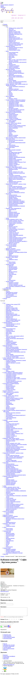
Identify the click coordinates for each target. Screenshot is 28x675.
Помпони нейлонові (10, 483)
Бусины (8, 454)
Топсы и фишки (9, 354)
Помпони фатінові (10, 484)
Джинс (7, 422)
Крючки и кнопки (10, 517)
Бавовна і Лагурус (10, 396)
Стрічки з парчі (9, 502)
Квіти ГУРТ (9, 311)
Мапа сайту (6, 658)
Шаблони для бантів (8, 515)
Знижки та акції (7, 548)
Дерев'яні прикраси (7, 322)
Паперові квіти (9, 340)
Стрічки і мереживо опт (11, 318)
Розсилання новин (7, 638)
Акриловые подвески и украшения (14, 373)
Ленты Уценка (9, 528)
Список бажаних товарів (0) (7, 4)
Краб (7, 364)
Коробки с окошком (10, 467)
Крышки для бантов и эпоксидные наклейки (16, 444)
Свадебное (8, 539)
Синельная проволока (11, 417)
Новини (5, 298)
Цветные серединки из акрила (13, 448)
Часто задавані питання (11, 296)
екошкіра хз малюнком (11, 432)
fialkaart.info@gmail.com (8, 664)
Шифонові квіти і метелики (12, 450)
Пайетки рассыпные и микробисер (14, 457)
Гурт (4, 303)
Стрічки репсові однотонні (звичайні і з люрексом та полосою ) (15, 508)
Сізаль (7, 405)
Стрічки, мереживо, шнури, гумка (11, 487)
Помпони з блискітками (11, 481)
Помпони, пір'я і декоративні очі (10, 476)
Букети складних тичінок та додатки (14, 398)
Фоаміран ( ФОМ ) (10, 371)
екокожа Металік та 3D (11, 424)
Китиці (7, 442)
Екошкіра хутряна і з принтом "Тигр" (14, 433)
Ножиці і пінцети (10, 387)
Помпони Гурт (9, 317)
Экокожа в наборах (10, 434)
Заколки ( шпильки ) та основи (13, 362)
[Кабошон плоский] (7, 580)
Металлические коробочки (12, 468)
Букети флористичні (10, 328)
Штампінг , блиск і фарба (9, 523)
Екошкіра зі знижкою (11, 549)
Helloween (8, 532)
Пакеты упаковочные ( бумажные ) (14, 471)
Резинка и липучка (10, 493)
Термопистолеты (10, 388)
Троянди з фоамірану (11, 343)
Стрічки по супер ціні (11, 499)
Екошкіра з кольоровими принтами (14, 428)
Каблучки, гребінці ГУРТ (12, 309)
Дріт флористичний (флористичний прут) (15, 415)
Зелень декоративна (10, 400)
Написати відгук (5, 586)
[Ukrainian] (2, 3)
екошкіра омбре (9, 429)
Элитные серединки (10, 451)
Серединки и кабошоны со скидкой (14, 552)
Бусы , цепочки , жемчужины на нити (15, 456)
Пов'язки (8, 366)
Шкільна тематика (10, 538)
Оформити (3, 7)
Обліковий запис (7, 288)
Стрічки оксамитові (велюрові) (13, 505)
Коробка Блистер (10, 466)
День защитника (10, 540)
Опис (2, 591)
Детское (8, 543)
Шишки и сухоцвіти (10, 407)
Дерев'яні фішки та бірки (12, 326)
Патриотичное (9, 546)
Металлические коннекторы (12, 350)
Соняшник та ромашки (11, 342)
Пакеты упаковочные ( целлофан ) (14, 470)
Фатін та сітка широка (8, 511)
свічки (4, 485)
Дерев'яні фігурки (10, 325)
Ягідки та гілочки (10, 409)
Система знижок (10, 294)
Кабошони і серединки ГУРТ (13, 310)
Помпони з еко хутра (11, 482)
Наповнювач (9, 403)
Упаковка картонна (10, 473)
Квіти (4, 327)
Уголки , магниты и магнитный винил (15, 355)
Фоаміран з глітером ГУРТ (12, 321)
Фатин (7, 513)
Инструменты (9, 384)
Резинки (8, 367)
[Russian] (1, 3)
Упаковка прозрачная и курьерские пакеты (16, 474)
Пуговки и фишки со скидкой (13, 551)
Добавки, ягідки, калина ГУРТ (13, 304)
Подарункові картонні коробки (13, 472)
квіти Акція (8, 332)
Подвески (8, 353)
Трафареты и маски (10, 526)
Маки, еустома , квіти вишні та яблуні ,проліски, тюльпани (15, 336)
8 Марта (8, 541)
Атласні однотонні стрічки (12, 489)
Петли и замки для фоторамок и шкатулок (15, 351)
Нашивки (8, 520)
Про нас (8, 291)
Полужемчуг (9, 459)
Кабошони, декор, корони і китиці (11, 438)
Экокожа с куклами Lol (11, 435)
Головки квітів (9, 329)
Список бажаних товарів (9, 637)
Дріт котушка (9, 414)
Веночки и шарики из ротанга (13, 399)
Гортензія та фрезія (10, 331)
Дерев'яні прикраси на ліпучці (13, 323)
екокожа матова (9, 426)
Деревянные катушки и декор (13, 377)
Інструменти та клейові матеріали (11, 383)
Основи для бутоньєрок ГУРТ (13, 315)
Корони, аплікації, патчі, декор (13, 443)
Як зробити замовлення (11, 293)
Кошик (2, 6)
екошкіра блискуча (10, 427)
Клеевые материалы (10, 386)
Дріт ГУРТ (8, 305)
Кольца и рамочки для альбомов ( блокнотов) (16, 349)
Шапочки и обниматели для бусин (14, 461)
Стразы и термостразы (11, 460)
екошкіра (5, 420)
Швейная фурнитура (11, 522)
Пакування (5, 462)
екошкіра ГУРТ (9, 306)
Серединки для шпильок (11, 445)
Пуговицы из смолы (10, 379)
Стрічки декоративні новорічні (13, 501)
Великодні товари (10, 533)
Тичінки (8, 406)
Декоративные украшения (12, 382)
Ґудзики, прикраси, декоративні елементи (13, 372)
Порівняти (14, 590)
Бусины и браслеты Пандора (12, 455)
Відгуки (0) (6, 591)
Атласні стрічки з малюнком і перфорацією (16, 490)
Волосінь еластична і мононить (13, 412)
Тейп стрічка (9, 418)
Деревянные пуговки (11, 376)
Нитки (7, 521)
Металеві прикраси (7, 345)
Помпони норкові (10, 479)
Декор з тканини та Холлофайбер (11, 392)
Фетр (7, 370)
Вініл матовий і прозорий (12, 421)
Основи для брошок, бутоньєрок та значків (16, 360)
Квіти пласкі (9, 333)
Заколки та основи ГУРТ (11, 308)
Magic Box (5, 554)
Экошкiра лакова (10, 437)
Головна (2, 556)
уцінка (4, 527)
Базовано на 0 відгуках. (18, 585)
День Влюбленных (10, 534)
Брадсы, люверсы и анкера (12, 347)
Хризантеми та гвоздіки (11, 344)
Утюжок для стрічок (10, 389)
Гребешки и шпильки (11, 361)
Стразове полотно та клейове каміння (15, 446)
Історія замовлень (7, 636)
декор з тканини (9, 393)
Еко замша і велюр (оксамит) (12, 423)
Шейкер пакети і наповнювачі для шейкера (16, 449)
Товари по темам (7, 530)
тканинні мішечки (10, 463)
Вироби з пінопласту (8, 390)
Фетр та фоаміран (7, 368)
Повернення (6, 657)
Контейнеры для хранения (12, 465)
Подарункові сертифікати (9, 656)
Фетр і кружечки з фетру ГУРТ (13, 320)
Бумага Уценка (9, 529)
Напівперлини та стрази (11, 314)
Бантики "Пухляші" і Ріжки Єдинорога (15, 439)
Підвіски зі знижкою (10, 550)
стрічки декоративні (10, 500)
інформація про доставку (12, 292)
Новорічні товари (10, 535)
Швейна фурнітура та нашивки (10, 516)
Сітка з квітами (9, 494)
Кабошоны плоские (10, 440)
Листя (7, 334)
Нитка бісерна (9, 416)
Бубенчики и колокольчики (12, 348)
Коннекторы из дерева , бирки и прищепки (16, 378)
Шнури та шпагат (10, 510)
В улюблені (8, 590)
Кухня (7, 544)
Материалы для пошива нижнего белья (15, 518)
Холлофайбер (9, 394)
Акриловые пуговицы (11, 375)
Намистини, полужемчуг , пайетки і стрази (13, 453)
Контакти (8, 297)
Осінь (7, 537)
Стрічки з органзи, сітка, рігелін (13, 488)
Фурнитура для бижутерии (12, 356)
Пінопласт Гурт (9, 316)
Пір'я (7, 478)
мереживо (8, 492)
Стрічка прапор (9, 498)
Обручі (7, 365)
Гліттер (7, 524)
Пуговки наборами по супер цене (14, 381)
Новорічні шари (9, 404)
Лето (7, 545)
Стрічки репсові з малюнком (12, 506)
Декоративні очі (9, 477)
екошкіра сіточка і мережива (12, 431)
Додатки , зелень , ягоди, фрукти (10, 395)
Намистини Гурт (10, 312)
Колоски (8, 401)
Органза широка (10, 512)
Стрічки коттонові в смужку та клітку (15, 504)
